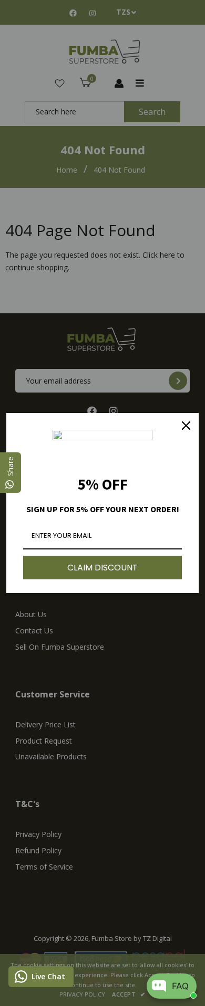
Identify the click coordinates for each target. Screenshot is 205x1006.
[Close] (186, 425)
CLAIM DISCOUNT (102, 568)
